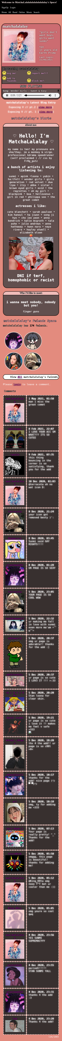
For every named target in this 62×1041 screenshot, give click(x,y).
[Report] (38, 73)
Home (4, 12)
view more (45, 107)
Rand (15, 12)
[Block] (38, 80)
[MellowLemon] (33, 331)
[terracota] (33, 352)
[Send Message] (13, 73)
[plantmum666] (14, 331)
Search (37, 12)
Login (13, 7)
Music (29, 12)
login (17, 384)
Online (22, 12)
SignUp (5, 7)
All (10, 12)
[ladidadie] (14, 352)
